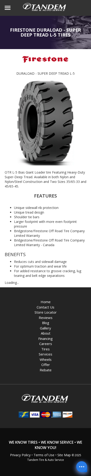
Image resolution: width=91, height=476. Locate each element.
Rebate (46, 370)
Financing (45, 338)
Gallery (45, 328)
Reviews (45, 317)
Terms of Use (44, 455)
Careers (45, 343)
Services (45, 354)
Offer (45, 364)
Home (46, 301)
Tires (45, 349)
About (45, 333)
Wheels (46, 359)
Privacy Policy (20, 455)
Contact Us (45, 307)
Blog (45, 322)
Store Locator (46, 312)
